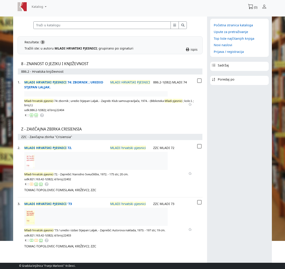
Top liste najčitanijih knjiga (234, 38)
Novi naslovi (223, 45)
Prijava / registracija (229, 52)
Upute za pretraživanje (231, 32)
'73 (48, 204)
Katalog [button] (38, 6)
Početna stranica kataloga (233, 25)
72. (48, 148)
